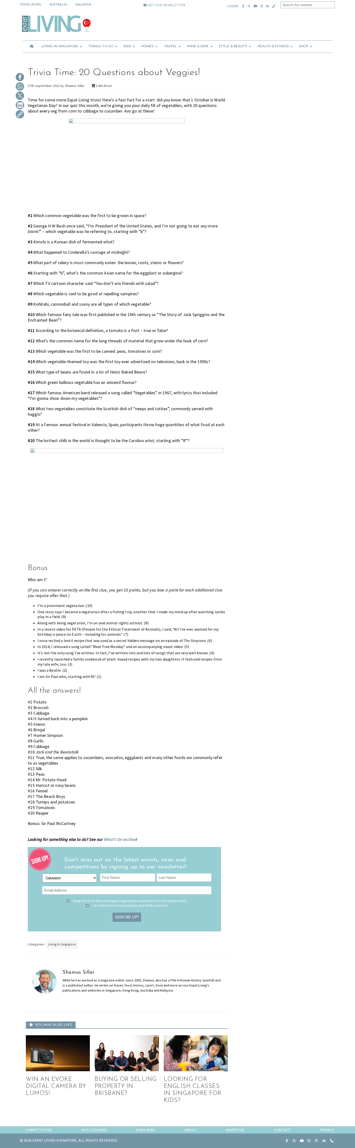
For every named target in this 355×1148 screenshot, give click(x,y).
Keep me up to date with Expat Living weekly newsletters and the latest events (130, 901)
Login (232, 6)
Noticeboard (94, 1129)
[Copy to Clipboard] (20, 114)
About (191, 1129)
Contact (282, 1129)
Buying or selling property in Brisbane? (126, 1086)
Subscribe (145, 1129)
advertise (235, 1129)
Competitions (38, 1129)
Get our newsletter (166, 5)
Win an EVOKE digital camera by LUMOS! (56, 1086)
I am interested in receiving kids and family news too (130, 905)
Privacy (327, 1129)
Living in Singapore (62, 944)
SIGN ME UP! (127, 917)
